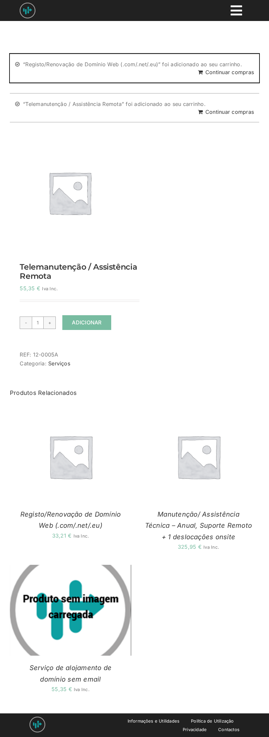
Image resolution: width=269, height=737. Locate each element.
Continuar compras (229, 72)
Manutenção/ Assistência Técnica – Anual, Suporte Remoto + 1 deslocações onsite (198, 525)
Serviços (59, 363)
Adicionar (86, 322)
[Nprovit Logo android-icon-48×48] (37, 719)
